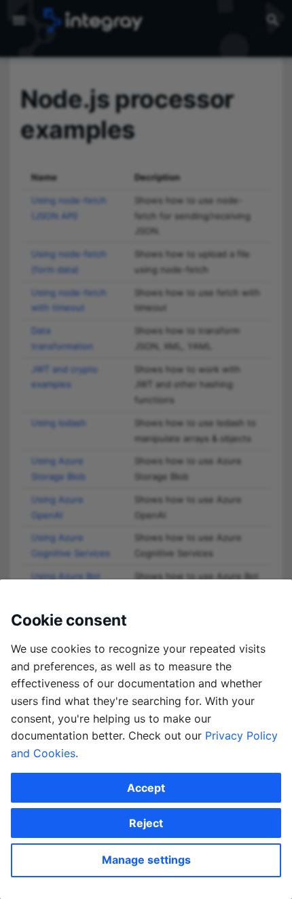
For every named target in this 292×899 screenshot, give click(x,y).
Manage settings (146, 859)
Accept (146, 788)
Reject (146, 823)
